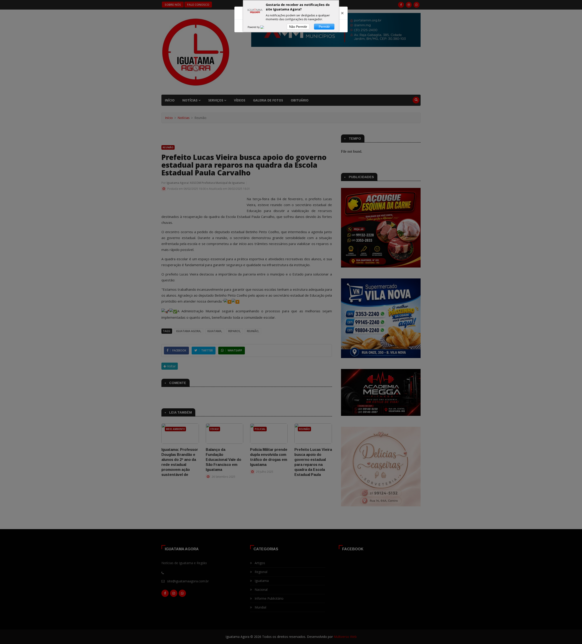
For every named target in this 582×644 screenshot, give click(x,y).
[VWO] (264, 27)
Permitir (324, 26)
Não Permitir (298, 26)
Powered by (254, 27)
